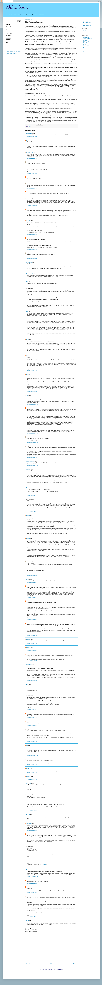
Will (27, 745)
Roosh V (85, 40)
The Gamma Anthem (10, 58)
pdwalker (28, 140)
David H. (28, 834)
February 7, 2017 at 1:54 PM (32, 635)
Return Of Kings (86, 54)
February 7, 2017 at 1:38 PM (32, 575)
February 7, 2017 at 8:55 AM (32, 284)
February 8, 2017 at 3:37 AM (32, 772)
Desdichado (28, 237)
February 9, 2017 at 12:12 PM (32, 916)
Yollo (27, 311)
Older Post (75, 963)
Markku (27, 759)
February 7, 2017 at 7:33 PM (32, 725)
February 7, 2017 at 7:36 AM (32, 205)
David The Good (29, 152)
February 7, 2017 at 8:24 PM (32, 741)
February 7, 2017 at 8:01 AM (32, 249)
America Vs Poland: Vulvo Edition (88, 52)
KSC (27, 281)
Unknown (28, 209)
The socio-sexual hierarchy (12, 44)
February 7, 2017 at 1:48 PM (32, 619)
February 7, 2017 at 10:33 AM (32, 433)
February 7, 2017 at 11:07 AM (32, 442)
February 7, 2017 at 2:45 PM (32, 680)
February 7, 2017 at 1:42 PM (32, 582)
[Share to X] (39, 125)
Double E (28, 515)
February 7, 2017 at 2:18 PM (32, 650)
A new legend (85, 31)
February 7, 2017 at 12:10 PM (32, 495)
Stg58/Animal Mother (30, 461)
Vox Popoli (85, 30)
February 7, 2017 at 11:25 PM (32, 755)
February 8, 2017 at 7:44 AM (32, 819)
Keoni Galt (85, 44)
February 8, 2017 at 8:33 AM (32, 830)
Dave (27, 684)
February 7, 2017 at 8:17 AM (32, 270)
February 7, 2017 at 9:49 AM (32, 391)
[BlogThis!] (38, 125)
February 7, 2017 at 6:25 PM (32, 717)
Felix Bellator (29, 713)
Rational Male (86, 37)
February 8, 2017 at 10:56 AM (32, 876)
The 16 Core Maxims (87, 22)
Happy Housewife (29, 273)
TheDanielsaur (29, 823)
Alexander (28, 469)
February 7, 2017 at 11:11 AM (32, 457)
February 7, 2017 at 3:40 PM (32, 709)
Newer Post (27, 963)
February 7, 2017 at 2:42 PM (32, 660)
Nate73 (27, 920)
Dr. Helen (85, 47)
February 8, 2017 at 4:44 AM (32, 791)
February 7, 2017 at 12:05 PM (32, 484)
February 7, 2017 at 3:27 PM (32, 692)
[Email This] (37, 125)
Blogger (61, 976)
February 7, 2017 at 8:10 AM (32, 258)
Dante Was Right (86, 45)
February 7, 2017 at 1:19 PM (32, 558)
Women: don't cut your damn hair (13, 49)
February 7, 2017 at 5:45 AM (32, 173)
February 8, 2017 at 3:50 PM (32, 892)
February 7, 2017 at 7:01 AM (32, 180)
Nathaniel (28, 586)
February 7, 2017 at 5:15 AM (32, 149)
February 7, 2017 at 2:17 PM (32, 643)
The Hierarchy (85, 21)
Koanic (27, 339)
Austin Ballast (29, 262)
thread (45, 604)
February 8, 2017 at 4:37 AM (32, 779)
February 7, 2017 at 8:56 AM (32, 308)
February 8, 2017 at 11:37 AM (32, 883)
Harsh (27, 721)
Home (51, 963)
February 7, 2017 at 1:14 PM (32, 534)
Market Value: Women (87, 25)
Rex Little (28, 814)
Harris (27, 374)
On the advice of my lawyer (12, 46)
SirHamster (28, 601)
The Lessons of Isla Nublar (87, 38)
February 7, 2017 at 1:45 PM (32, 597)
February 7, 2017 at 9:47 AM (32, 370)
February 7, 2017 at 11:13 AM (32, 465)
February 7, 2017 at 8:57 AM (32, 352)
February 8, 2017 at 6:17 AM (32, 810)
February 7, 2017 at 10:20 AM (32, 404)
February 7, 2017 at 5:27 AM (32, 158)
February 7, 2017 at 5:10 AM (32, 136)
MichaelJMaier (29, 133)
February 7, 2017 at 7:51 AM (32, 234)
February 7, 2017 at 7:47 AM (32, 216)
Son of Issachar (29, 177)
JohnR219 (28, 639)
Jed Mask (28, 896)
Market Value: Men (86, 24)
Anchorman (28, 191)
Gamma (29, 126)
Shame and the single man (12, 53)
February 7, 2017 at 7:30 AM (32, 188)
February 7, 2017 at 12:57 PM (32, 511)
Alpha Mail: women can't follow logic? (14, 51)
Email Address (8, 35)
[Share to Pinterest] (42, 125)
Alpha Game (17, 7)
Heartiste (85, 51)
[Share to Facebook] (41, 125)
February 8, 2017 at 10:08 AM (32, 858)
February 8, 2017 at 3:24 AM (32, 764)
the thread (44, 864)
